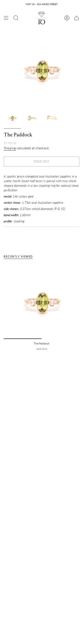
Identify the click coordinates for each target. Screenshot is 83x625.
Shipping (10, 148)
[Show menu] (6, 18)
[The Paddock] (41, 301)
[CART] (76, 18)
